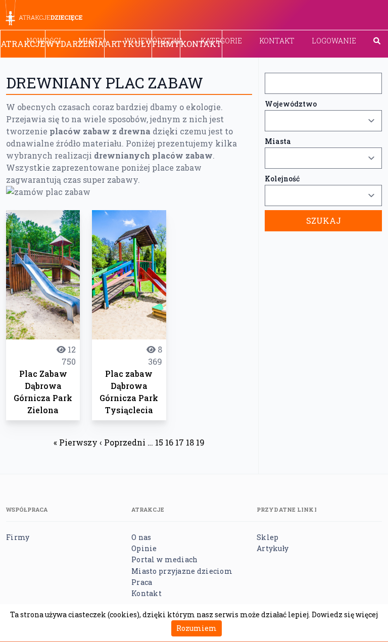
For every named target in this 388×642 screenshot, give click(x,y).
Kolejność (282, 178)
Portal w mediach (164, 559)
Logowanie (334, 40)
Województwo (291, 104)
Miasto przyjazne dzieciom (181, 571)
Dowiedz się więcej (345, 614)
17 (179, 442)
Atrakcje (23, 43)
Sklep (267, 537)
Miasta (278, 141)
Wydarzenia (74, 43)
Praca (141, 582)
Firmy (166, 43)
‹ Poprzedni (123, 442)
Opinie (144, 548)
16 (169, 442)
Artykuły (128, 43)
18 (190, 442)
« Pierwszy (76, 442)
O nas (141, 537)
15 (159, 442)
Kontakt (277, 40)
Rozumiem (196, 628)
